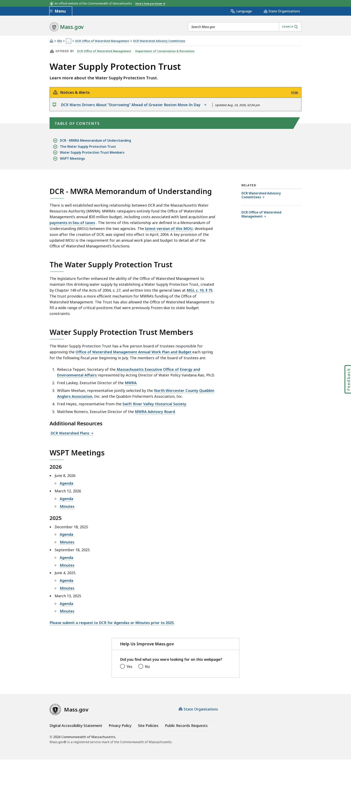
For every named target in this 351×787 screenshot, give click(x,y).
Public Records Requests (186, 725)
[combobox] (244, 26)
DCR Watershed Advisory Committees (159, 41)
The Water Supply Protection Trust (88, 146)
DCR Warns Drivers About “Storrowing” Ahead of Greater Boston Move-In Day (132, 104)
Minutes (67, 506)
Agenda (66, 483)
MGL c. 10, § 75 (199, 290)
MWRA (130, 382)
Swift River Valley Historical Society (154, 403)
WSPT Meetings (72, 158)
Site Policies (148, 725)
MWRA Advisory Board (155, 411)
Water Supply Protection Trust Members (92, 152)
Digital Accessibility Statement (76, 725)
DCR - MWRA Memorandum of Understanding (95, 140)
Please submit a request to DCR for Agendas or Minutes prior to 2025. (112, 622)
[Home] (51, 41)
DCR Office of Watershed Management (102, 41)
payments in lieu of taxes (72, 222)
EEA (59, 41)
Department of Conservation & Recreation (165, 51)
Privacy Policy (120, 725)
